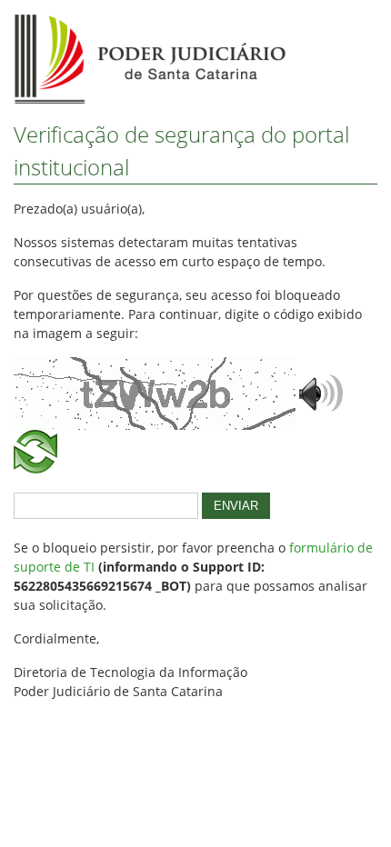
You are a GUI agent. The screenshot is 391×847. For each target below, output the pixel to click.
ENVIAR (236, 506)
